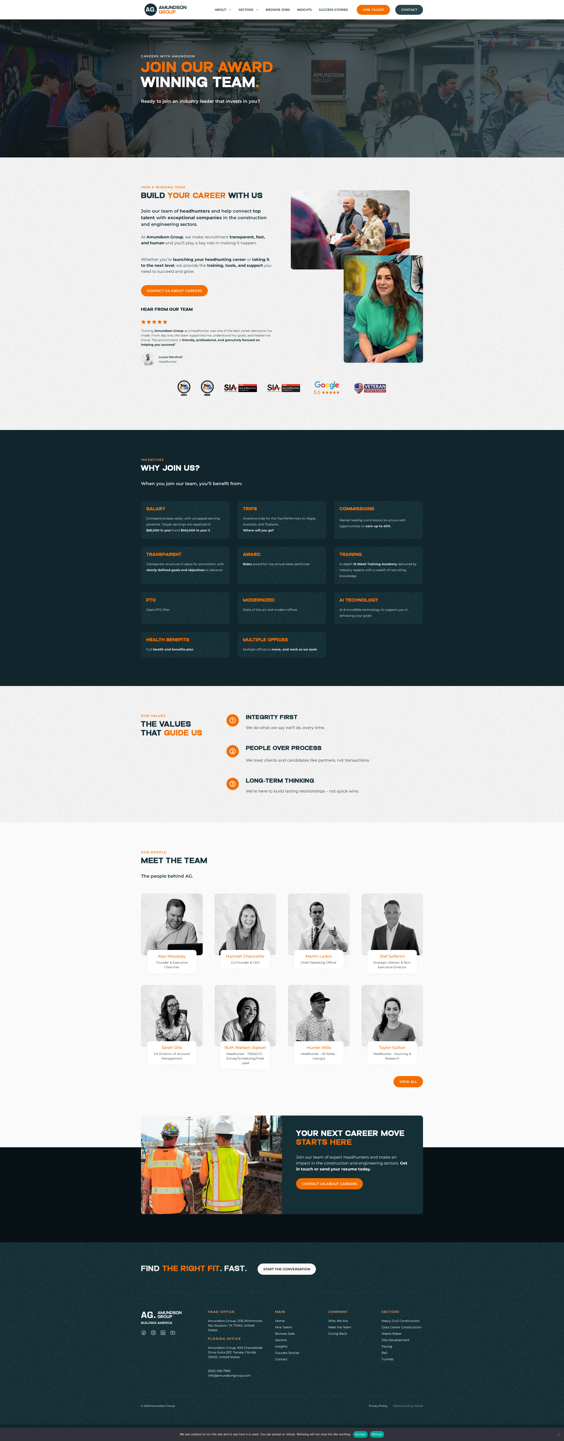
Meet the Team (339, 1327)
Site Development (396, 1340)
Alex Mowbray (172, 956)
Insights (304, 10)
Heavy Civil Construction (401, 1321)
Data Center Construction (401, 1327)
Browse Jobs (278, 10)
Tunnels (387, 1359)
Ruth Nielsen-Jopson (245, 1047)
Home (280, 1321)
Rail (384, 1353)
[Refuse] (558, 1434)
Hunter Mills (319, 1047)
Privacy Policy (378, 1405)
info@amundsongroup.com (229, 1375)
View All (408, 1082)
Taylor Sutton (392, 1047)
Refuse (377, 1434)
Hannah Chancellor (245, 956)
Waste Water (392, 1334)
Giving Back (337, 1334)
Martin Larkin (318, 956)
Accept (360, 1434)
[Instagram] (143, 1332)
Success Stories (333, 10)
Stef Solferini (392, 956)
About (220, 10)
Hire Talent (373, 10)
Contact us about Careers (174, 291)
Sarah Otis (172, 1047)
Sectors (246, 10)
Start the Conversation (286, 1269)
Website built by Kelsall (408, 1405)
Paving (387, 1346)
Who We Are (338, 1321)
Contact (409, 10)
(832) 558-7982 (219, 1371)
